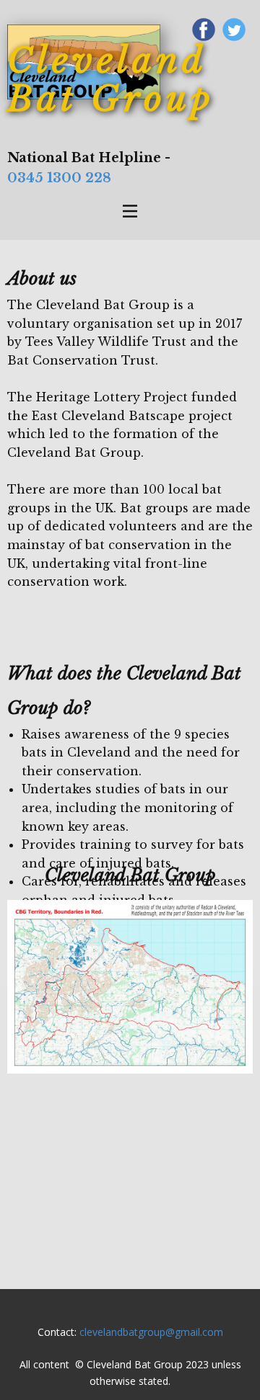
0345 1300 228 (59, 178)
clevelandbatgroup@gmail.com (151, 1332)
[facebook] (203, 29)
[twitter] (234, 29)
